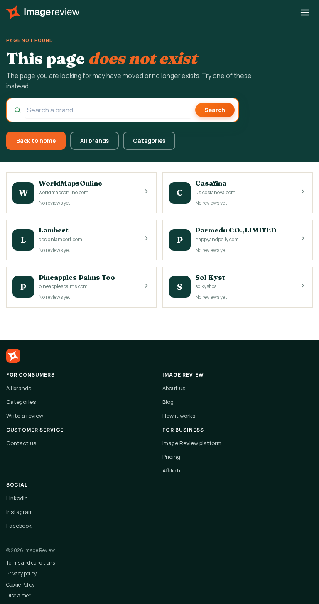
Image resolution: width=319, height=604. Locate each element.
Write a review (24, 415)
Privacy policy (21, 573)
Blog (168, 402)
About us (173, 388)
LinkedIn (17, 498)
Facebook (19, 525)
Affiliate (172, 470)
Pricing (171, 456)
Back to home (36, 140)
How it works (178, 415)
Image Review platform (191, 443)
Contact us (21, 443)
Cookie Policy (20, 584)
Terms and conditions (30, 562)
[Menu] (305, 13)
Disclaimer (18, 595)
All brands (94, 140)
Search (214, 110)
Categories (149, 140)
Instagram (19, 512)
